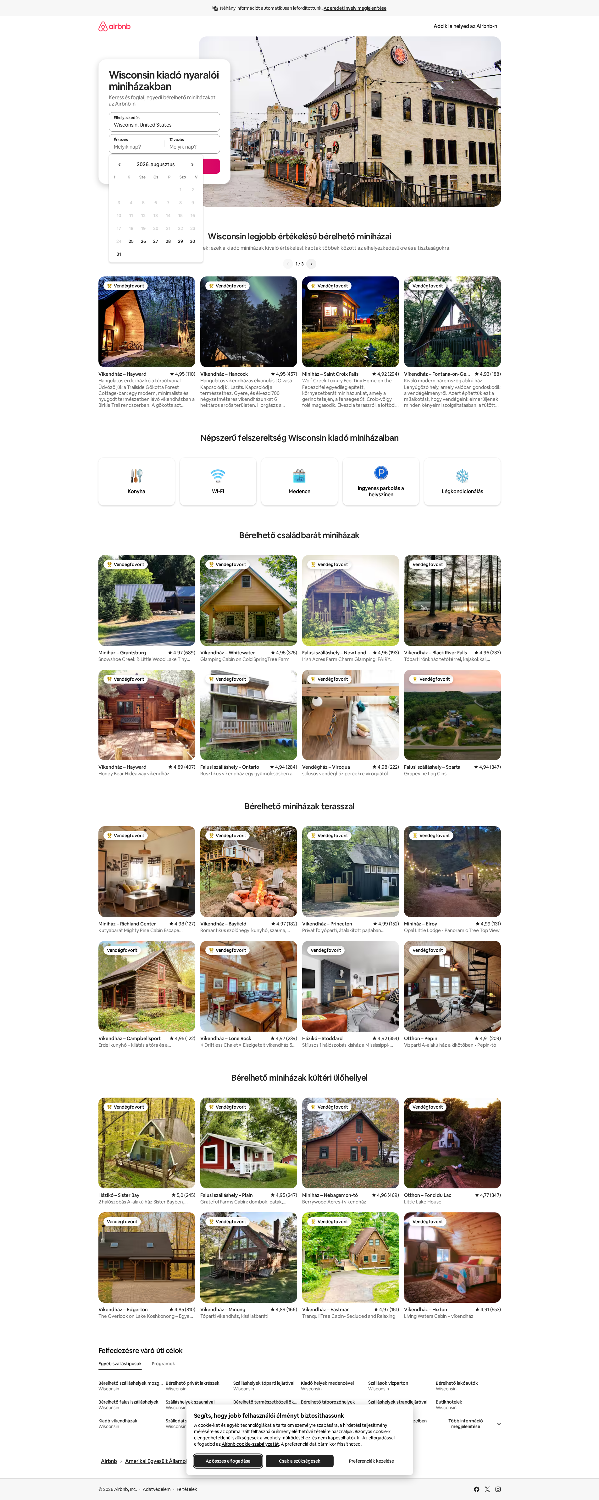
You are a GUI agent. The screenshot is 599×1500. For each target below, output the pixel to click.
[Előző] (288, 264)
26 (143, 241)
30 (192, 241)
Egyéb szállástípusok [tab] (120, 1363)
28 (168, 241)
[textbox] (136, 146)
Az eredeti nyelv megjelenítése (355, 8)
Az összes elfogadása (227, 1461)
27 (155, 241)
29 (180, 241)
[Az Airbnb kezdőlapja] (114, 26)
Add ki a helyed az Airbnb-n (465, 26)
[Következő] (311, 264)
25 (131, 241)
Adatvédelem (157, 1489)
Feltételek (187, 1489)
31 (119, 254)
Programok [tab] (163, 1363)
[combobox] (164, 124)
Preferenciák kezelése (371, 1461)
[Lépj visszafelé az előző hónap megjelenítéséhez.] (120, 164)
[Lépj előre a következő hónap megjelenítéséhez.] (192, 164)
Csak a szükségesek (299, 1461)
